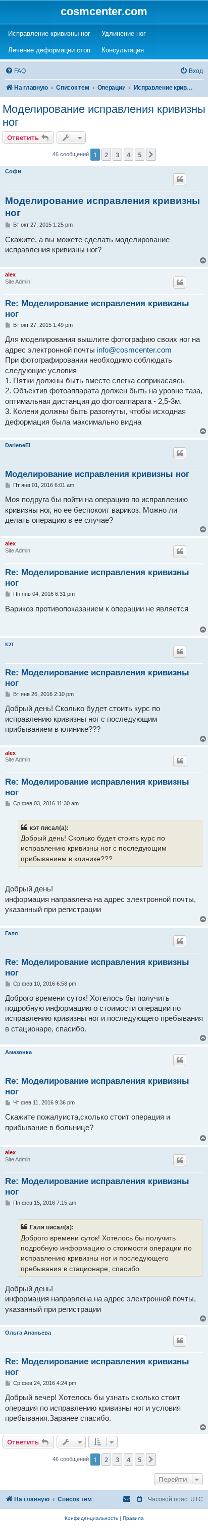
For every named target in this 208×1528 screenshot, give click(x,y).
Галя (11, 933)
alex (10, 274)
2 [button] (106, 154)
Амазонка (18, 1052)
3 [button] (117, 154)
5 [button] (139, 154)
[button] (151, 155)
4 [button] (128, 154)
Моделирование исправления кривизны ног (104, 115)
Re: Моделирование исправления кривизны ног (97, 309)
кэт (9, 644)
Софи (13, 171)
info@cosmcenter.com (134, 350)
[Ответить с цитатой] (179, 179)
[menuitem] (15, 71)
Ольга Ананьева (28, 1333)
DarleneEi (17, 445)
